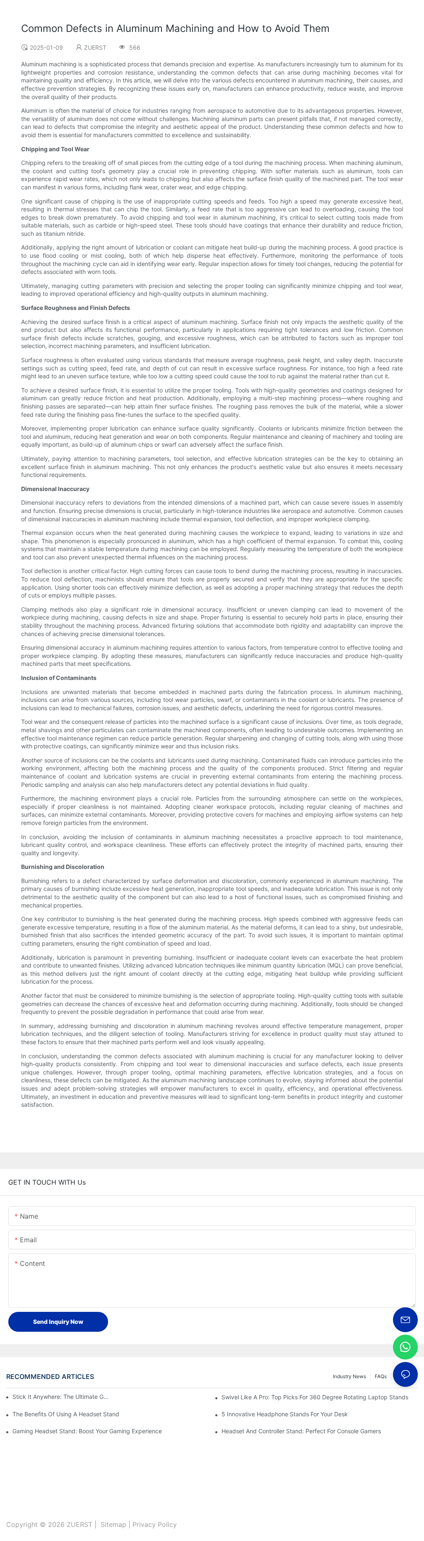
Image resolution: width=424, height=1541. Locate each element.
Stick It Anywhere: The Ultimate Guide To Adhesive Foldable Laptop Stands (61, 1396)
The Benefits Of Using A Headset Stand (65, 1414)
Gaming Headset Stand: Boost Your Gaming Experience (87, 1431)
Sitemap (113, 1524)
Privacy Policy (154, 1524)
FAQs (381, 1376)
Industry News (349, 1376)
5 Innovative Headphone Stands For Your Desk (285, 1414)
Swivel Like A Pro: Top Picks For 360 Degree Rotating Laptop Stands (315, 1397)
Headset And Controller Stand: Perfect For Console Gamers (301, 1431)
